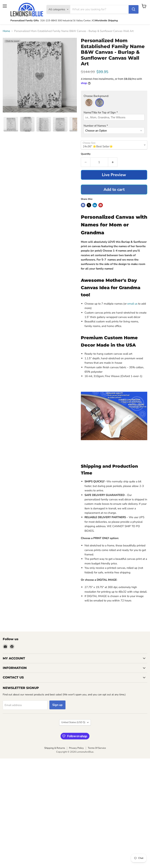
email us (132, 303)
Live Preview (114, 175)
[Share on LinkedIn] (95, 205)
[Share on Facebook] (83, 205)
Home (6, 31)
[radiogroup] (114, 102)
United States (73, 722)
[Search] (133, 9)
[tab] (10, 124)
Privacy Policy (76, 748)
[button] (114, 96)
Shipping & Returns (54, 748)
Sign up (57, 705)
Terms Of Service (97, 748)
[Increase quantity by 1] (112, 162)
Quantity (86, 154)
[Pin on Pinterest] (100, 205)
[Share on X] (89, 205)
